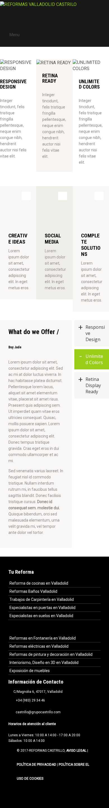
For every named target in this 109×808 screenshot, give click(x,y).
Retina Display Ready (93, 385)
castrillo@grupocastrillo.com (37, 712)
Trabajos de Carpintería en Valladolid (42, 599)
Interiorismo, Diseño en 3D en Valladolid (44, 662)
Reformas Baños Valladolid (33, 591)
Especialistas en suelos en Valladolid (41, 615)
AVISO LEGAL (76, 751)
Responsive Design (95, 333)
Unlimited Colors (94, 359)
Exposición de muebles (30, 670)
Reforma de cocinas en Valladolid (39, 583)
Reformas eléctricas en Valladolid (39, 646)
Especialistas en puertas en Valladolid (42, 607)
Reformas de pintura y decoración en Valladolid (51, 654)
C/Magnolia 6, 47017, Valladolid (37, 692)
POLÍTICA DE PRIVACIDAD (36, 765)
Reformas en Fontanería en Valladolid (43, 638)
